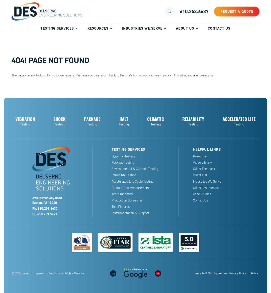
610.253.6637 (194, 11)
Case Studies (202, 194)
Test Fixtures (121, 207)
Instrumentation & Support (130, 213)
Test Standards (122, 194)
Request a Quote (236, 11)
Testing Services (57, 28)
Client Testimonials (206, 188)
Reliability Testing (124, 175)
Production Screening (127, 200)
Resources (97, 28)
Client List (200, 175)
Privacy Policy (238, 273)
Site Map (254, 273)
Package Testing (123, 162)
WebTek (222, 273)
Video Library (202, 162)
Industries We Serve (142, 28)
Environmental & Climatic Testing (135, 169)
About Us (185, 28)
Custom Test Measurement (130, 188)
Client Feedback (204, 169)
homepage (140, 75)
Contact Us (219, 28)
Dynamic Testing (123, 156)
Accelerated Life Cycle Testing (133, 181)
